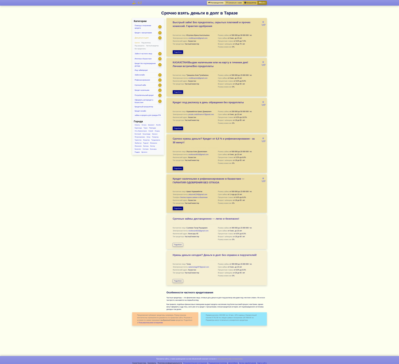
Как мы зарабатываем (247, 363)
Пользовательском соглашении (151, 323)
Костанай (138, 134)
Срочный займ (140, 85)
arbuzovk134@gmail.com (197, 194)
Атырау (157, 131)
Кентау (152, 146)
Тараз (145, 128)
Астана (144, 125)
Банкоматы (152, 363)
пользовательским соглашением (229, 359)
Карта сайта (262, 363)
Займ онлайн (140, 75)
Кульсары (153, 149)
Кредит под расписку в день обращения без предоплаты (208, 102)
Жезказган (153, 143)
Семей (150, 131)
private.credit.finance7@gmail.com (201, 114)
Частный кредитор (152, 46)
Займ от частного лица (143, 54)
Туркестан (138, 140)
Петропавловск (140, 137)
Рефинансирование (142, 80)
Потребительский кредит (144, 95)
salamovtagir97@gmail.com (198, 267)
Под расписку (146, 42)
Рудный (145, 143)
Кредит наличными (142, 90)
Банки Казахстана (139, 363)
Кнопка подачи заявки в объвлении (194, 197)
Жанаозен (138, 146)
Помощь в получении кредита (143, 27)
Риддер (137, 152)
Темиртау (155, 137)
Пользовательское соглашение (195, 363)
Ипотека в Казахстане (143, 59)
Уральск (154, 134)
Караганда (138, 128)
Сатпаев (145, 149)
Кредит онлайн (140, 111)
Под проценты (139, 46)
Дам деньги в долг (142, 38)
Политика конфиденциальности (170, 363)
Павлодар (152, 128)
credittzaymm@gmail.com (197, 38)
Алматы (137, 125)
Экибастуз (138, 143)
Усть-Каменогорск (141, 131)
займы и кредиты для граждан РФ (148, 115)
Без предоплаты (140, 49)
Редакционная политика (217, 363)
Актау (148, 137)
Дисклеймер (233, 363)
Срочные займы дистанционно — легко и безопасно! (206, 218)
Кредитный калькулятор (144, 107)
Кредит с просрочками (143, 33)
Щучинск (144, 152)
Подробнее (178, 52)
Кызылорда (146, 134)
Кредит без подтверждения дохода (145, 65)
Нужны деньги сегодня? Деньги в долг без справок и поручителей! (215, 255)
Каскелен (138, 149)
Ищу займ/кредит (141, 70)
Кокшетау (146, 140)
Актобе (158, 125)
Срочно (137, 42)
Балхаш (146, 146)
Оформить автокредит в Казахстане (144, 101)
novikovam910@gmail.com (198, 154)
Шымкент (151, 125)
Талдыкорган (155, 140)
